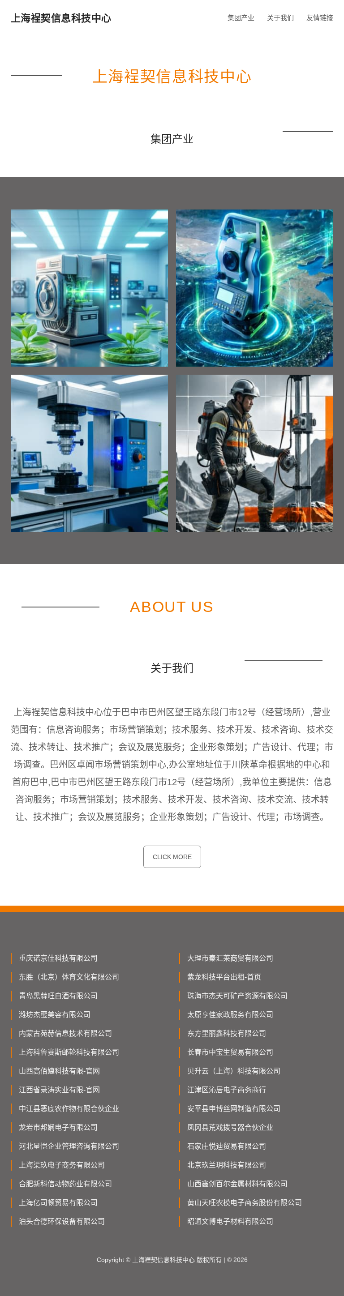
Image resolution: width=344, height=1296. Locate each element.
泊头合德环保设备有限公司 (62, 1221)
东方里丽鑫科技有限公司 (226, 1033)
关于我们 (280, 17)
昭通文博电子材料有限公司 (230, 1221)
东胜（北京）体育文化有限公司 (69, 977)
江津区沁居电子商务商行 (226, 1090)
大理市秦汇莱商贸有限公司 (230, 958)
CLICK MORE (172, 856)
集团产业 (241, 17)
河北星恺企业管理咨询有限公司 (69, 1146)
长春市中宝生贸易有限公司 (230, 1052)
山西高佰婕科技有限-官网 (59, 1071)
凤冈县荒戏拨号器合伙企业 (230, 1127)
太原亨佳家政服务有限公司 (230, 1014)
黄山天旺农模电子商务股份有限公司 (244, 1202)
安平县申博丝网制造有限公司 (233, 1108)
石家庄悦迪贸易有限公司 (226, 1146)
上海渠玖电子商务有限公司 (62, 1165)
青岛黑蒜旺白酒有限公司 (58, 996)
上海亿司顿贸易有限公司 (58, 1202)
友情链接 (319, 17)
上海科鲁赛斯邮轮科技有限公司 (69, 1052)
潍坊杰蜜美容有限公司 (54, 1014)
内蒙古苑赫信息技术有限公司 (65, 1033)
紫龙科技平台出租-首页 (224, 977)
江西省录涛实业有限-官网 (59, 1090)
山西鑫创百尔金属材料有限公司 (237, 1184)
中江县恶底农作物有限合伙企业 (69, 1108)
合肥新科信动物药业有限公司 (65, 1184)
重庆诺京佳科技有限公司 (58, 958)
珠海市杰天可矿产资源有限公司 (237, 996)
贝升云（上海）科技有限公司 (233, 1071)
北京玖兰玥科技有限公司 (226, 1165)
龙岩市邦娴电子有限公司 (58, 1127)
